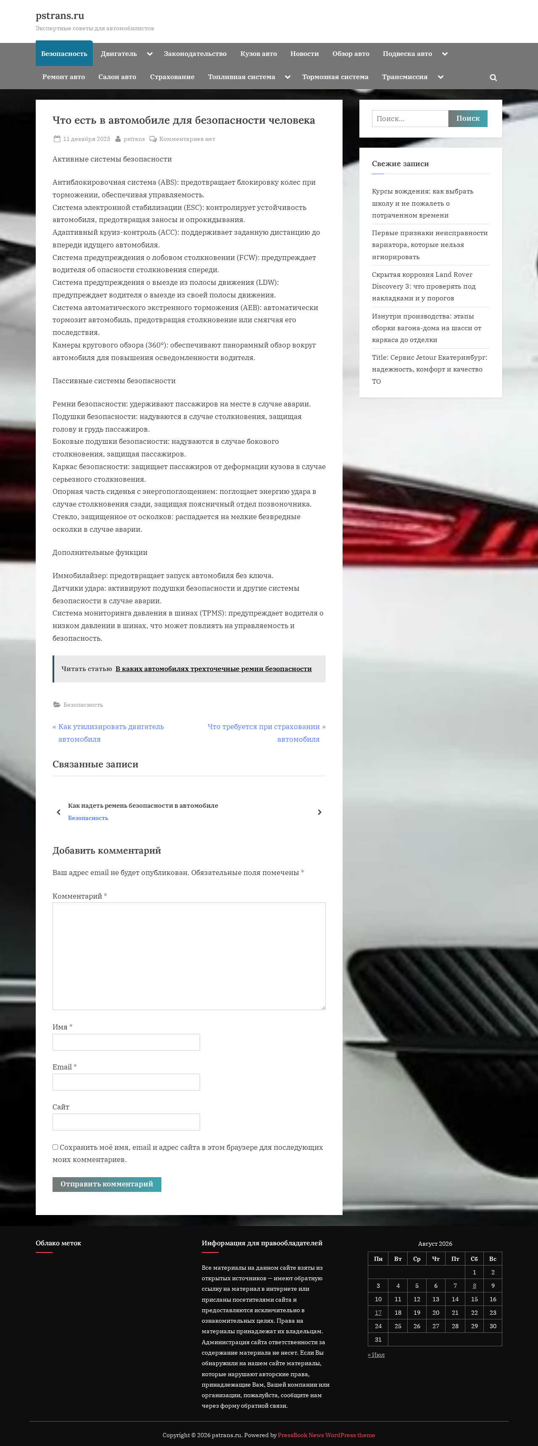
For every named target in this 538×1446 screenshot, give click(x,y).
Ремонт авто (63, 76)
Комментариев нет (187, 139)
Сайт (61, 1107)
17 (378, 1312)
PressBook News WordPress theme (326, 1435)
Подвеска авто (407, 53)
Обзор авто (350, 53)
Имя (63, 1027)
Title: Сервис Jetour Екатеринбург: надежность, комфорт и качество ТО (430, 369)
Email (65, 1067)
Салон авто (117, 76)
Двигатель (119, 53)
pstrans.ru (60, 15)
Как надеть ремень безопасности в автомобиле (143, 805)
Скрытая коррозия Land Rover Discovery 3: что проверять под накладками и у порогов (424, 286)
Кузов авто (258, 53)
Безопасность (64, 53)
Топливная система (241, 76)
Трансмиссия (405, 76)
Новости (304, 53)
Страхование (172, 76)
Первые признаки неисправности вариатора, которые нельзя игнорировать (430, 244)
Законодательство (195, 53)
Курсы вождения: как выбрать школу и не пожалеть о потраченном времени (423, 202)
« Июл (376, 1354)
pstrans (134, 138)
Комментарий (80, 896)
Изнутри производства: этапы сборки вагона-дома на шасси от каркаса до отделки (426, 327)
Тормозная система (335, 76)
